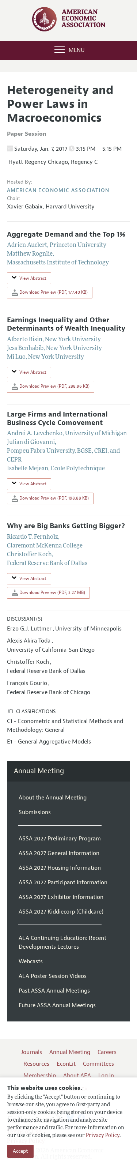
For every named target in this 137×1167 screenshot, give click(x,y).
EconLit (66, 1064)
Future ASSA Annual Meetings (57, 1005)
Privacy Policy (102, 1135)
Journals (31, 1052)
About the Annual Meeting (53, 797)
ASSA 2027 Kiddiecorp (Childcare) (61, 911)
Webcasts (31, 961)
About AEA (77, 1075)
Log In (106, 1075)
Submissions (35, 812)
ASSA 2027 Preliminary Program (60, 838)
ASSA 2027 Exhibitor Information (61, 897)
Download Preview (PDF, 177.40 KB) (53, 292)
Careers (107, 1052)
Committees (98, 1064)
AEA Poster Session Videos (53, 976)
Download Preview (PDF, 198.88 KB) (53, 498)
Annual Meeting (39, 771)
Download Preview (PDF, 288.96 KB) (54, 386)
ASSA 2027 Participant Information (63, 882)
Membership (39, 1075)
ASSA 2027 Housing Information (60, 868)
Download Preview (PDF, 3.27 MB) (51, 592)
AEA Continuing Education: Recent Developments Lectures (62, 942)
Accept (20, 1151)
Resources (36, 1064)
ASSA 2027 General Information (59, 853)
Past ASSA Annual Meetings (54, 990)
